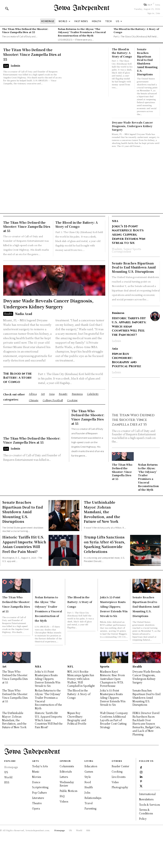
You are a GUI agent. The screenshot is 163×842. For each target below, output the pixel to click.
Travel (88, 803)
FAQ (62, 796)
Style (87, 777)
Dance (36, 782)
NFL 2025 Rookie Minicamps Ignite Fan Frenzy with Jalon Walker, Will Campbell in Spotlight (81, 678)
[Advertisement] (81, 179)
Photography (120, 787)
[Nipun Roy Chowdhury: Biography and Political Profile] (155, 352)
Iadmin (15, 65)
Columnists (67, 766)
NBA (115, 221)
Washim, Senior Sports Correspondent (126, 250)
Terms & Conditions (146, 811)
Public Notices (68, 791)
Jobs (87, 792)
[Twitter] (141, 786)
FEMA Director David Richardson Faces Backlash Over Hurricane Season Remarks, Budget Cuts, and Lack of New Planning (146, 723)
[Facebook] (141, 767)
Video (115, 782)
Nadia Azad (23, 314)
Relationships (92, 798)
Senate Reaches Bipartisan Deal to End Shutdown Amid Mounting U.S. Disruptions (147, 61)
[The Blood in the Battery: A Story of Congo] (81, 586)
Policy (143, 818)
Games (88, 771)
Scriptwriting (40, 787)
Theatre (37, 803)
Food (87, 782)
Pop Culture (39, 792)
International (147, 794)
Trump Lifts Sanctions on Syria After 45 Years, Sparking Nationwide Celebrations (104, 544)
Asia (115, 348)
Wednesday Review (67, 783)
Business (118, 313)
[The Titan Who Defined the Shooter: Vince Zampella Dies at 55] (85, 72)
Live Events (118, 777)
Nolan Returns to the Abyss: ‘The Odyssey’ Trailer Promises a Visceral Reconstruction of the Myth (82, 32)
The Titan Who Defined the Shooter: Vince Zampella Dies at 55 (25, 30)
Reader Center (120, 766)
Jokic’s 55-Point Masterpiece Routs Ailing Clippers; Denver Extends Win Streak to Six (128, 234)
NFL (70, 666)
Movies (36, 777)
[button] (7, 8)
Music (35, 771)
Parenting (90, 808)
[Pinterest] (141, 781)
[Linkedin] (141, 777)
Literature (38, 798)
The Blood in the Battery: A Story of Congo (136, 30)
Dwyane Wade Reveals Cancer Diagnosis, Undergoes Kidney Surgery (132, 126)
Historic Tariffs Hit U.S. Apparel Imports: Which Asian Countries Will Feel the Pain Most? (129, 326)
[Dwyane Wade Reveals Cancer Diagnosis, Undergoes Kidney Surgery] (54, 280)
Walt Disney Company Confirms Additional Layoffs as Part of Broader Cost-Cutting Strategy (114, 720)
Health (8, 313)
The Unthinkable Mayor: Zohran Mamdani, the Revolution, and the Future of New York (102, 512)
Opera (36, 808)
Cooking (117, 771)
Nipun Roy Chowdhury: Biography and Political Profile (126, 360)
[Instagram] (141, 772)
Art (6, 65)
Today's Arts (40, 766)
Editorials (66, 771)
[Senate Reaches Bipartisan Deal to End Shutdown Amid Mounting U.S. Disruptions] (64, 515)
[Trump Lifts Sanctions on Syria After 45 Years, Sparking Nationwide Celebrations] (145, 550)
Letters (64, 777)
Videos (64, 801)
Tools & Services (149, 804)
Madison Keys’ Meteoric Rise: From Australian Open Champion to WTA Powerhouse (112, 678)
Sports (104, 666)
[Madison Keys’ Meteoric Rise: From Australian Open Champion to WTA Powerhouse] (114, 657)
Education (90, 766)
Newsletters (146, 799)
